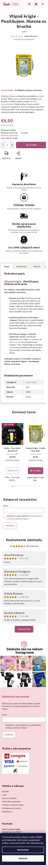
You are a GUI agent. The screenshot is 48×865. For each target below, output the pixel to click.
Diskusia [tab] (36, 266)
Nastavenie (23, 849)
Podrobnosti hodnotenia (24, 39)
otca (31, 339)
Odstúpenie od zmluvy (11, 808)
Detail (11, 470)
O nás (4, 795)
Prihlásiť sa (10, 525)
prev (3, 435)
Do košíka (33, 145)
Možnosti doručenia (9, 135)
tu (42, 843)
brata (21, 339)
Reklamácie (7, 811)
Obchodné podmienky (11, 801)
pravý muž (16, 342)
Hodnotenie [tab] (22, 266)
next (45, 435)
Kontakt (5, 791)
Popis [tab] (7, 266)
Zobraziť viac (24, 629)
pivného (40, 96)
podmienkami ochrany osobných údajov (24, 517)
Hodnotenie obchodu (24, 540)
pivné (21, 359)
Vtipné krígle (7, 90)
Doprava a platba (9, 798)
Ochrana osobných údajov (13, 805)
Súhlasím (23, 858)
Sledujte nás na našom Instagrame (25, 650)
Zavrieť (27, 154)
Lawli (24, 32)
